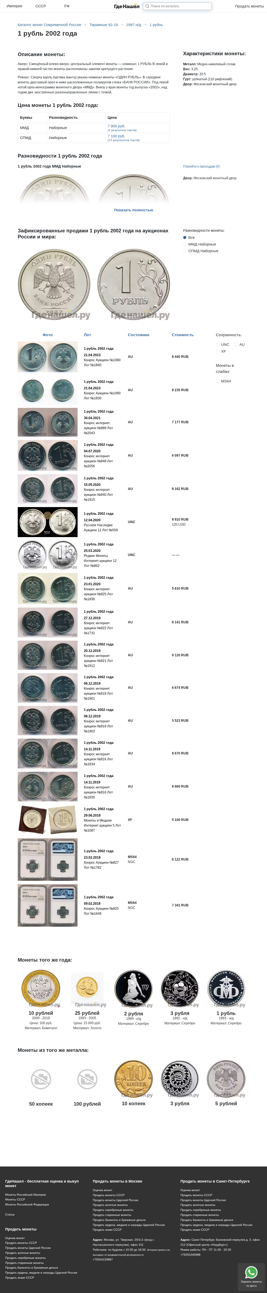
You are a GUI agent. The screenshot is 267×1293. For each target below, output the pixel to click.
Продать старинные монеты (24, 1262)
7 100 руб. (124, 138)
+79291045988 (190, 1254)
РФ (67, 6)
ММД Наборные (202, 244)
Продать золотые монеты (22, 1252)
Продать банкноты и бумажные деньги (31, 1267)
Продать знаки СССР (19, 1277)
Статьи (10, 1214)
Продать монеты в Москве (117, 1181)
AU (242, 344)
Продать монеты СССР (21, 1242)
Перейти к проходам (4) (201, 166)
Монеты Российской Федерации (27, 1204)
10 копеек (133, 1103)
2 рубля (133, 1013)
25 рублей (87, 1013)
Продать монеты (249, 6)
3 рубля (179, 1013)
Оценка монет (15, 1238)
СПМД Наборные (203, 251)
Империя (14, 6)
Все (191, 238)
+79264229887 (103, 1259)
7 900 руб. (122, 128)
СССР (40, 6)
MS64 (226, 381)
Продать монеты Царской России (28, 1247)
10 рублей (41, 1013)
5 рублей (226, 1103)
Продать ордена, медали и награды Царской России (41, 1272)
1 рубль (226, 1013)
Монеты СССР (15, 1199)
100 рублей (87, 1104)
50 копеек (41, 1104)
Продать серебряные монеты (25, 1257)
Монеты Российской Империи (25, 1194)
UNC (225, 344)
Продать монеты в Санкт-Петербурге (215, 1181)
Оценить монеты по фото (251, 1283)
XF (223, 351)
